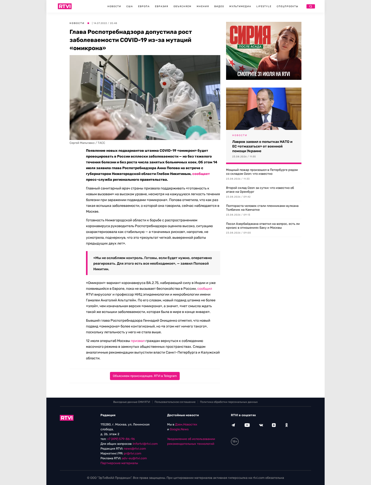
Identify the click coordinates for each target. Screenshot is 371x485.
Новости (114, 6)
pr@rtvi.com (132, 453)
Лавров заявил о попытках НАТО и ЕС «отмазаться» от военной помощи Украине (262, 146)
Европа (144, 6)
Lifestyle (263, 6)
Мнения (203, 6)
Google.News (179, 429)
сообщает (201, 174)
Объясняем (182, 6)
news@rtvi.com (135, 448)
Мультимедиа (240, 6)
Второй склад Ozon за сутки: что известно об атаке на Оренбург (260, 189)
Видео (219, 6)
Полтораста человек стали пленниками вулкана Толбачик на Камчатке (262, 207)
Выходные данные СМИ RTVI (131, 402)
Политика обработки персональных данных (229, 402)
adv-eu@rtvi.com (134, 458)
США (129, 6)
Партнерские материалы (119, 463)
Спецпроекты (287, 6)
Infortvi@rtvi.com (145, 444)
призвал (138, 341)
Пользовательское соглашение (175, 402)
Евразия (161, 6)
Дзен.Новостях (186, 424)
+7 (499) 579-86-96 (121, 439)
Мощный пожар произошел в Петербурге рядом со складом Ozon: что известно (262, 172)
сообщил (204, 288)
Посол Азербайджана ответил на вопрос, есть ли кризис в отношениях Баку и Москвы (263, 225)
